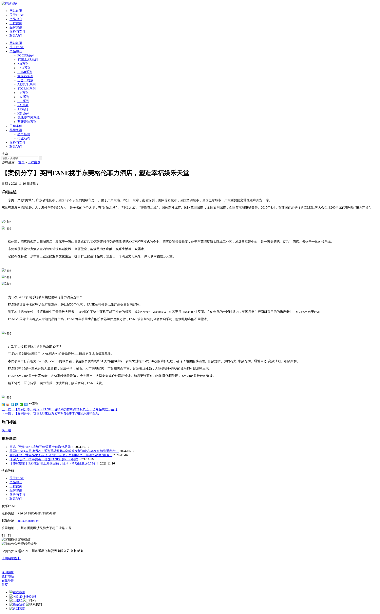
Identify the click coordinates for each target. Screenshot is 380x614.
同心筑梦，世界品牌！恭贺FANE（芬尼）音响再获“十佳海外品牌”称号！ (61, 455)
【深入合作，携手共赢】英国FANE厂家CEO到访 (44, 459)
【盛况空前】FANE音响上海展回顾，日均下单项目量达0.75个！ (54, 463)
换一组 (6, 430)
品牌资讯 (16, 130)
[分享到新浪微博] (8, 404)
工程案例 (16, 126)
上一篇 (60, 409)
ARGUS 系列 (26, 84)
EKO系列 (23, 68)
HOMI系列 (24, 72)
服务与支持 (17, 142)
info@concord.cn (28, 520)
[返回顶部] (17, 608)
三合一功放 (25, 80)
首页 (21, 162)
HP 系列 (22, 92)
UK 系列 (23, 97)
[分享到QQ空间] (3, 404)
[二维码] (16, 600)
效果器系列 (25, 76)
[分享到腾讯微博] (12, 404)
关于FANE (17, 47)
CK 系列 (23, 101)
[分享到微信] (21, 404)
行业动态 (23, 138)
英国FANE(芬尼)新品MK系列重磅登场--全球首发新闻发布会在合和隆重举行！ (64, 451)
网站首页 (16, 43)
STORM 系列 (26, 88)
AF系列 (22, 109)
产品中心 (16, 51)
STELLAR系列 (27, 59)
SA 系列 (22, 105)
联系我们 (16, 146)
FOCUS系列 (25, 55)
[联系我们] (18, 604)
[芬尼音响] (9, 3)
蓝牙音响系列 (26, 121)
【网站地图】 (11, 558)
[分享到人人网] (17, 404)
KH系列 (22, 63)
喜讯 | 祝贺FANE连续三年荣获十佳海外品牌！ (42, 447)
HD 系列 (23, 113)
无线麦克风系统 (28, 117)
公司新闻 (23, 134)
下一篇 (50, 413)
